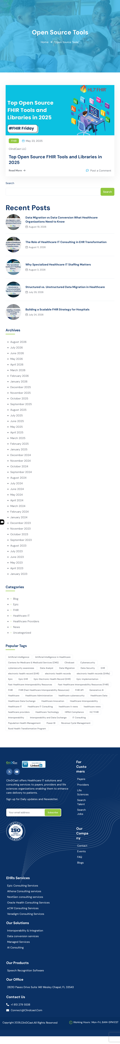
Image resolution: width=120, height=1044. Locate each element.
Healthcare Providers (26, 621)
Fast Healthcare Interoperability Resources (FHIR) (83, 684)
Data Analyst (46, 668)
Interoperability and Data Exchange (48, 717)
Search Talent (81, 802)
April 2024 (16, 500)
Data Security (88, 668)
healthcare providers (19, 712)
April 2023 (16, 568)
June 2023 (17, 557)
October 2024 (19, 466)
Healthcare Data (98, 695)
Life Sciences (83, 792)
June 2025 (17, 421)
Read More (15, 170)
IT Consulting (79, 717)
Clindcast (69, 662)
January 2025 (18, 449)
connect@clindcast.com (26, 1010)
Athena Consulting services (24, 891)
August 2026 (18, 342)
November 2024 (20, 460)
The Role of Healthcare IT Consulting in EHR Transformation (66, 242)
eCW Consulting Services (23, 908)
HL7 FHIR (94, 712)
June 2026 (17, 353)
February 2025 (19, 443)
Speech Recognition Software (25, 970)
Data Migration (67, 668)
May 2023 (16, 562)
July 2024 (16, 483)
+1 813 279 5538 (20, 1004)
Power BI (51, 723)
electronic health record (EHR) (23, 673)
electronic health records (58, 673)
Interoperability (16, 717)
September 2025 (21, 404)
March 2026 (17, 370)
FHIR (14, 141)
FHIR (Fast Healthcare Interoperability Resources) (44, 690)
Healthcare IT (21, 615)
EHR (103, 668)
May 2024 (16, 494)
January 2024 (18, 517)
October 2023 (19, 534)
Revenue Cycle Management (75, 723)
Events (81, 851)
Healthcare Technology (47, 712)
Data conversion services (23, 936)
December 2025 (20, 387)
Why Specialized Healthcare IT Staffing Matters (58, 264)
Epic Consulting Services (22, 885)
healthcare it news (68, 706)
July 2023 (16, 551)
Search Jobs (81, 812)
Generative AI (96, 690)
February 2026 (19, 376)
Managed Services (18, 942)
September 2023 (21, 540)
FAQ (79, 857)
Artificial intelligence (18, 657)
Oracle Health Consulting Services (28, 902)
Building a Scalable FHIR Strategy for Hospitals (57, 309)
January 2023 (18, 574)
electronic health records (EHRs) (93, 673)
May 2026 (16, 359)
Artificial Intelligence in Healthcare (52, 657)
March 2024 (17, 506)
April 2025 (16, 432)
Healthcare (13, 695)
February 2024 (19, 511)
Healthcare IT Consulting (40, 706)
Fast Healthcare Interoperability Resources (30, 684)
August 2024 (18, 477)
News (16, 627)
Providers (83, 784)
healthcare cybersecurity (72, 695)
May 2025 (16, 426)
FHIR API (79, 690)
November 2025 (20, 393)
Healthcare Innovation (52, 701)
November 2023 (20, 528)
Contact (82, 845)
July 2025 (16, 415)
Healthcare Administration (39, 695)
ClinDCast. (27, 1022)
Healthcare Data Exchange (21, 701)
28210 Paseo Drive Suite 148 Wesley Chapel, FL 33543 (40, 987)
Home (44, 42)
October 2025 (19, 398)
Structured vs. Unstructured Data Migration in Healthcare (65, 287)
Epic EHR (23, 679)
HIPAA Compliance (74, 712)
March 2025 (17, 438)
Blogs (80, 862)
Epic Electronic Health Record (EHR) (52, 679)
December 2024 (20, 455)
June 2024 (17, 489)
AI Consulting (15, 947)
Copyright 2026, (11, 1022)
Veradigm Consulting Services (25, 914)
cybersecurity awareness (21, 668)
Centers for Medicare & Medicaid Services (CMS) (33, 662)
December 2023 (20, 523)
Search (10, 183)
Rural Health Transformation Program (27, 728)
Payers (81, 779)
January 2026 (19, 381)
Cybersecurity (87, 662)
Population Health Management (24, 723)
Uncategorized (22, 632)
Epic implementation (87, 679)
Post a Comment (100, 170)
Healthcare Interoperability (84, 701)
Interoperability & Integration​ (25, 930)
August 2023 (18, 545)
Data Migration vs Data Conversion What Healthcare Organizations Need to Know (61, 220)
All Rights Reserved (46, 1022)
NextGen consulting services (25, 897)
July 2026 (16, 347)
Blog (15, 598)
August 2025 (18, 410)
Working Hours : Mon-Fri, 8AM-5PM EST (95, 1022)
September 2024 (21, 472)
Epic (16, 604)
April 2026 (16, 364)
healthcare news (92, 706)
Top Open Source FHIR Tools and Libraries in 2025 (55, 159)
